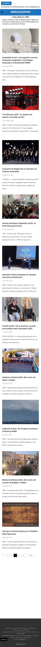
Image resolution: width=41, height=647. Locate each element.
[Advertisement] (20, 588)
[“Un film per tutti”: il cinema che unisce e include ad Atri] (20, 98)
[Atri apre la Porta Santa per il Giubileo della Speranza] (20, 514)
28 (30, 555)
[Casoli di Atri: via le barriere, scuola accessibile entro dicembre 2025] (20, 309)
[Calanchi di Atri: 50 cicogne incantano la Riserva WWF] (20, 412)
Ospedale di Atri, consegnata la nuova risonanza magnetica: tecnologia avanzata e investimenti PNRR (20, 60)
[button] (13, 3)
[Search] (39, 12)
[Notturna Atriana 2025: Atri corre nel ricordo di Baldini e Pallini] (20, 463)
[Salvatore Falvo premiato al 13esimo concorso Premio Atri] (20, 258)
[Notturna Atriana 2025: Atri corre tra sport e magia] (20, 360)
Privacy (3, 639)
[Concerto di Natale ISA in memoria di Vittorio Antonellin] (20, 152)
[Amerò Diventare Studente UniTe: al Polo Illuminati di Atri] (20, 206)
